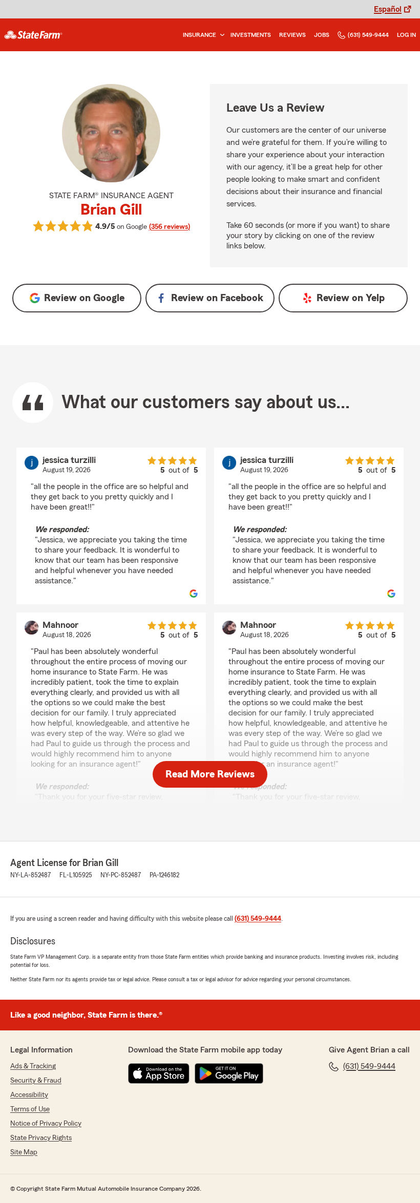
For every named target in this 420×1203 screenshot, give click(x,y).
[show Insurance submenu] (220, 35)
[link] (33, 35)
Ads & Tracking (33, 1066)
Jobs (321, 35)
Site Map (23, 1152)
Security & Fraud (35, 1080)
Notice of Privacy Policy (45, 1123)
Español (388, 9)
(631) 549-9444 (368, 35)
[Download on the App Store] (159, 1073)
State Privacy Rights (41, 1138)
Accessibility (29, 1095)
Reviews (292, 35)
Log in (406, 35)
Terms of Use (30, 1109)
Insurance (199, 35)
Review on (84, 298)
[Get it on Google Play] (229, 1073)
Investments (250, 35)
